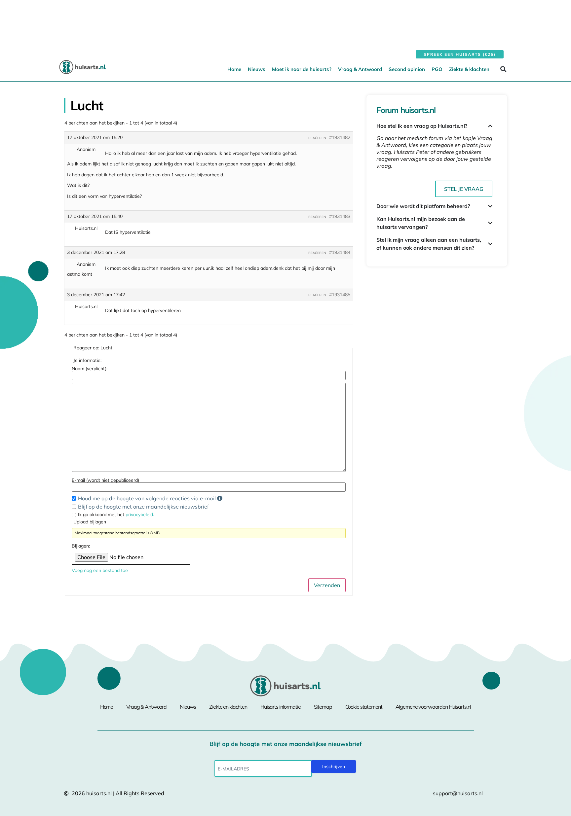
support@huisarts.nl (458, 793)
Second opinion (407, 69)
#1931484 (339, 252)
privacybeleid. (140, 514)
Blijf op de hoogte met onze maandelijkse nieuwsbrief (143, 506)
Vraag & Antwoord (360, 69)
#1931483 (339, 216)
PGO (437, 69)
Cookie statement (363, 706)
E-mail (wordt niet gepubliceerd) (105, 480)
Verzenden (327, 585)
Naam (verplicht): (89, 368)
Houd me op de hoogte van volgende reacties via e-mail (147, 498)
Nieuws (256, 69)
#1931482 (339, 137)
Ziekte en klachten (228, 706)
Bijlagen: (81, 546)
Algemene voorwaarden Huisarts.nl (433, 706)
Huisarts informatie (280, 706)
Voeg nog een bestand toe (100, 570)
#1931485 (339, 295)
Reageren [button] (317, 138)
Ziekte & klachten (469, 69)
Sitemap (323, 706)
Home (234, 69)
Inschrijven (333, 766)
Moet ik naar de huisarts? (301, 69)
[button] (503, 68)
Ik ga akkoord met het (116, 514)
